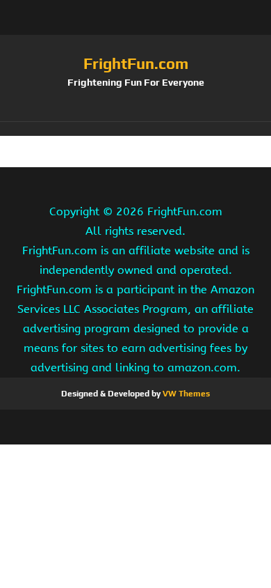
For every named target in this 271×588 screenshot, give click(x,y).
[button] (135, 129)
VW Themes (185, 394)
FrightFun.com (135, 63)
